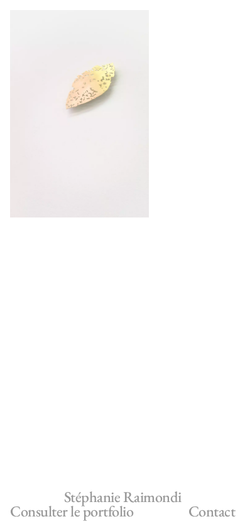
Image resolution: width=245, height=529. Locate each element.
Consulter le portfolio (71, 511)
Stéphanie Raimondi (123, 496)
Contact (212, 511)
